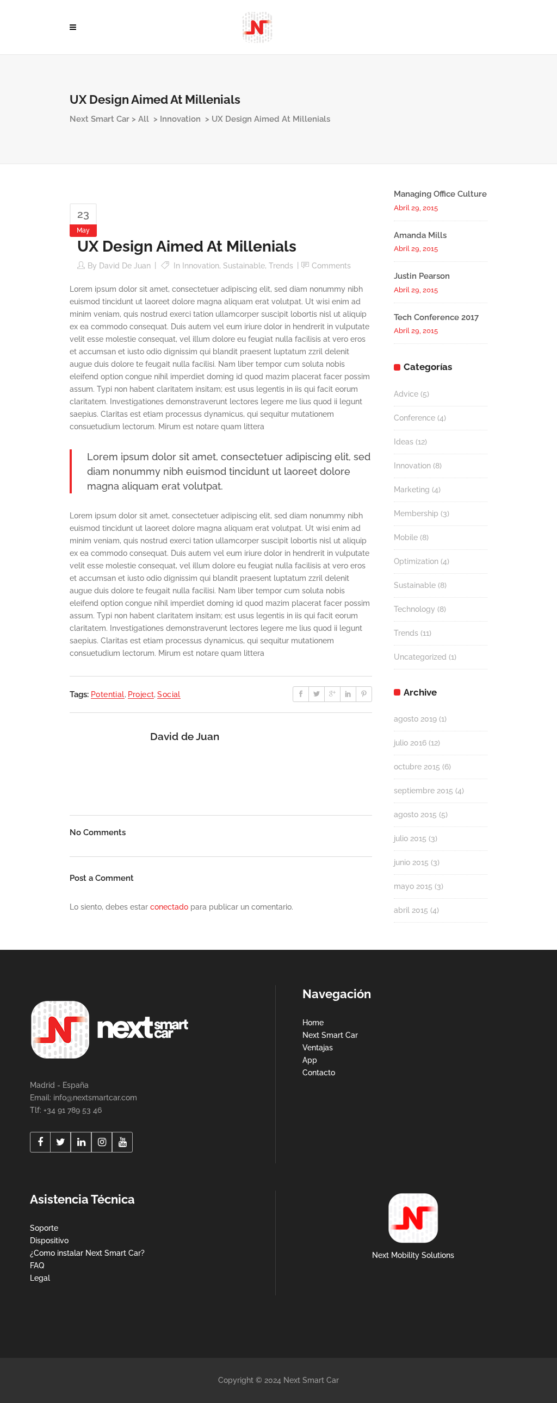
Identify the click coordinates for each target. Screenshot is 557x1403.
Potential (108, 694)
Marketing (412, 489)
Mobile (406, 537)
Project (141, 694)
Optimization (416, 561)
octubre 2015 (417, 766)
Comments (331, 265)
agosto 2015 (415, 814)
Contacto (318, 1072)
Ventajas (317, 1047)
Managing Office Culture (440, 194)
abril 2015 (411, 910)
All (143, 119)
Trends (281, 265)
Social (168, 694)
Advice (406, 394)
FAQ (37, 1265)
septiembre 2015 (423, 790)
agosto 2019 (415, 719)
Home (313, 1022)
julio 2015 (410, 838)
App (309, 1060)
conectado (169, 907)
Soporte (44, 1228)
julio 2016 (410, 742)
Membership (416, 513)
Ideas (403, 441)
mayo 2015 (413, 886)
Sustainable (244, 265)
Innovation (180, 119)
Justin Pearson (422, 276)
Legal (40, 1278)
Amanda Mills (420, 235)
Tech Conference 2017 (436, 317)
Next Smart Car (99, 119)
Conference (414, 418)
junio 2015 (411, 862)
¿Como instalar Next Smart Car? (87, 1253)
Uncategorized (420, 657)
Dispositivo (49, 1240)
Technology (414, 609)
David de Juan (125, 265)
